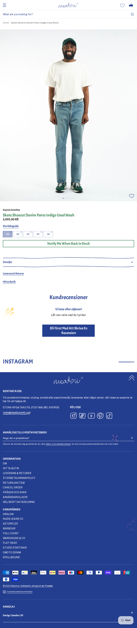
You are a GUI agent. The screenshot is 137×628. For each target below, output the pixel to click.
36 (48, 234)
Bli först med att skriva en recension (68, 330)
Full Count (11, 533)
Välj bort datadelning (19, 501)
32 (28, 234)
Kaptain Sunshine (11, 209)
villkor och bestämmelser (58, 444)
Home (6, 22)
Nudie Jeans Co (13, 518)
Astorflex (10, 523)
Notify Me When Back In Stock (68, 243)
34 (38, 234)
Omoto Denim (12, 552)
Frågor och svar (14, 492)
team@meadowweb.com (17, 412)
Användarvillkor (15, 497)
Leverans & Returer (13, 273)
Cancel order (12, 487)
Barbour (9, 528)
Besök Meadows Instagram (126, 362)
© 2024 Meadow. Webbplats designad (28, 585)
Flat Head (10, 542)
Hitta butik (11, 468)
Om (5, 463)
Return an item (14, 482)
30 (17, 234)
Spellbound (11, 557)
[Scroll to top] (132, 377)
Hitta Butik (9, 282)
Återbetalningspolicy (19, 477)
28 (7, 234)
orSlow (8, 514)
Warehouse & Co (14, 538)
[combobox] (68, 14)
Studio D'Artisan (15, 547)
